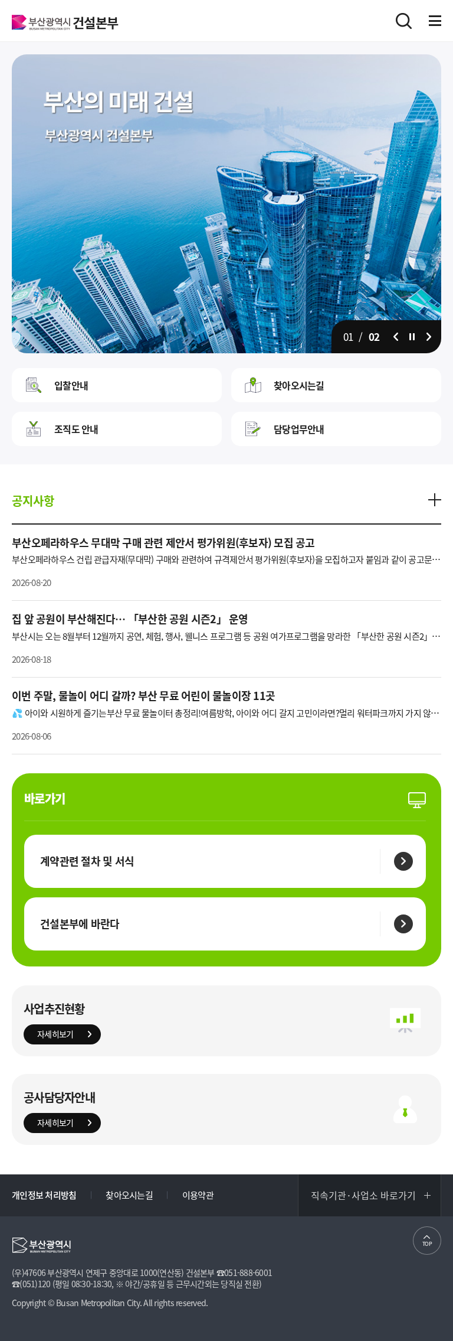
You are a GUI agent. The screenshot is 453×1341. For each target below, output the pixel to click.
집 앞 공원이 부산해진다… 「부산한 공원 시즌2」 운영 (130, 619)
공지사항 (33, 501)
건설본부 (95, 22)
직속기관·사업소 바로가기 (363, 1195)
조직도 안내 (76, 429)
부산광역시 (41, 22)
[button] (396, 336)
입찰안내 (71, 385)
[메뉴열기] (435, 20)
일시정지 (412, 336)
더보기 (434, 499)
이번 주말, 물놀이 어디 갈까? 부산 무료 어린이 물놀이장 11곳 (143, 696)
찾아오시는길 (299, 385)
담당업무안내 (299, 429)
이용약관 (198, 1195)
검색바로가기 (404, 21)
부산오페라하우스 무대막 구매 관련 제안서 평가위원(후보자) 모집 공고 (163, 543)
